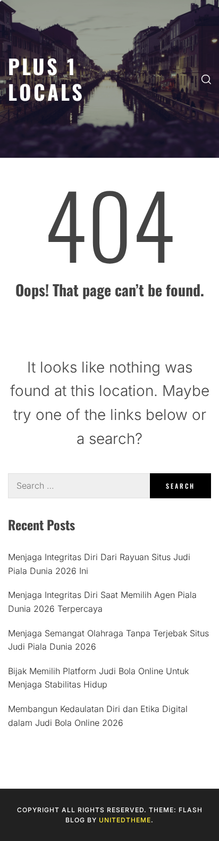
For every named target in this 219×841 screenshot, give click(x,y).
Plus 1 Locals (46, 79)
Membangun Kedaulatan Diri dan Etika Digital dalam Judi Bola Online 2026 (98, 715)
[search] (206, 79)
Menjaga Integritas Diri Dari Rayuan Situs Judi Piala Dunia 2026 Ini (99, 564)
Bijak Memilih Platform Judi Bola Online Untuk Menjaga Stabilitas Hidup (98, 678)
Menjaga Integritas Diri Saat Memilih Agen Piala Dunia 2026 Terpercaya (102, 601)
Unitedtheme (125, 820)
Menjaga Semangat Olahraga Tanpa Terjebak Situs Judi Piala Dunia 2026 (108, 640)
